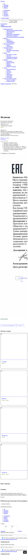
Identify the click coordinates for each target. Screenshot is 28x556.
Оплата (5, 13)
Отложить (3, 139)
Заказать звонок (13, 22)
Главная (3, 83)
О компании (7, 10)
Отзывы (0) (20, 325)
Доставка (6, 14)
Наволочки (8, 83)
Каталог (6, 11)
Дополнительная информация (8, 325)
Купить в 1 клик (5, 138)
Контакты (6, 15)
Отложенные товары (4, 24)
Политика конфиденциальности (9, 539)
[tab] (8, 325)
